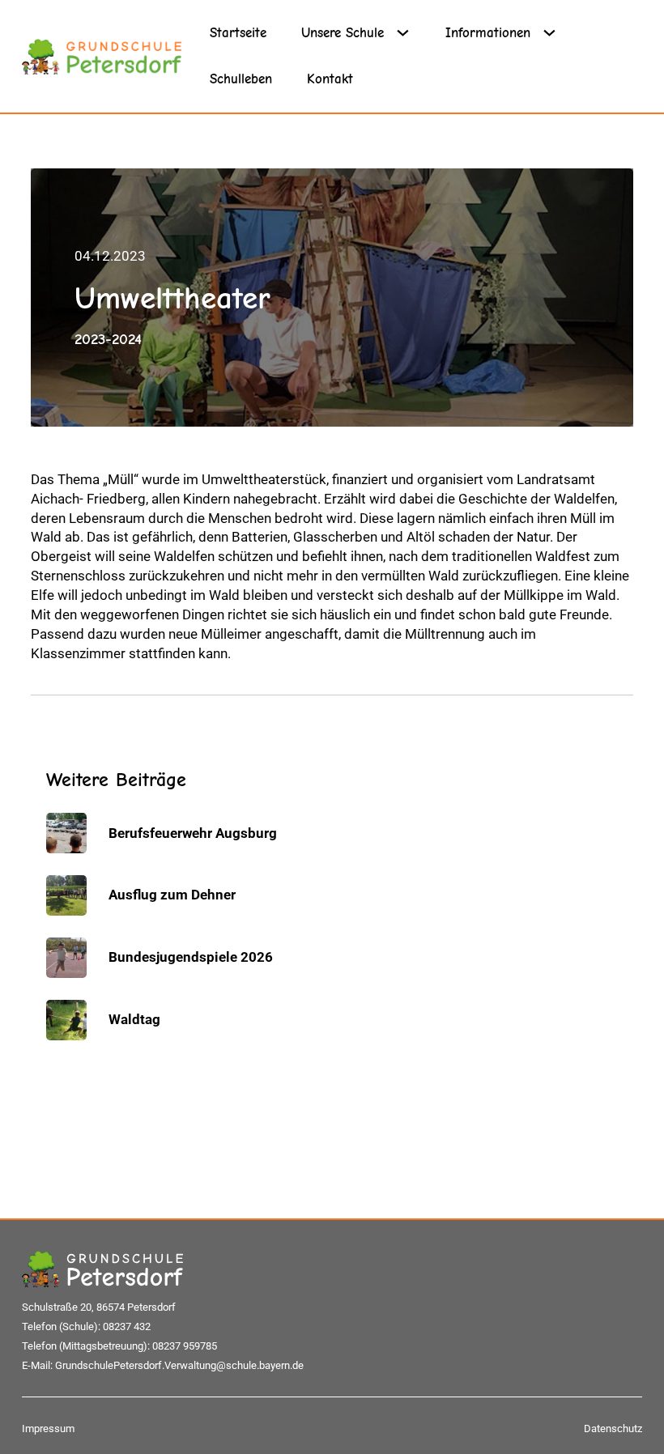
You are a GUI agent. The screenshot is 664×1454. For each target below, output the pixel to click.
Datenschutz (613, 1428)
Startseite (238, 32)
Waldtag (134, 1019)
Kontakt (330, 79)
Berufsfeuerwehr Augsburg (193, 833)
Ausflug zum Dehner (172, 894)
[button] (35, 1418)
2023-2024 (108, 339)
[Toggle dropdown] (409, 33)
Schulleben (241, 79)
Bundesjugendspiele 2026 (191, 957)
